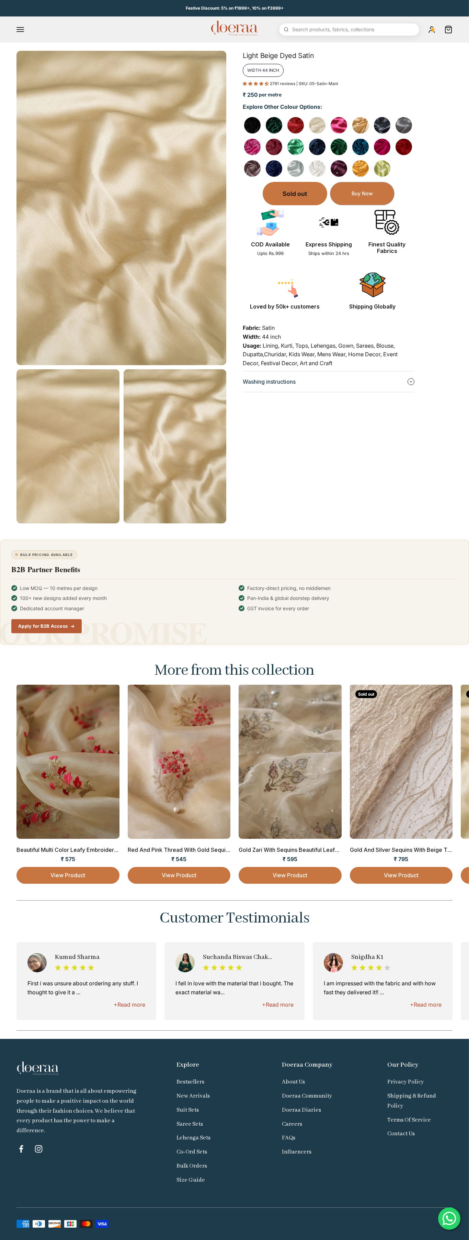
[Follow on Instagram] (38, 1149)
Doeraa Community (307, 1096)
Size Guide (190, 1180)
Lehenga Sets (193, 1138)
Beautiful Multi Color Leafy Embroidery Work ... (77, 849)
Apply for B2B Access (43, 626)
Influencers (296, 1152)
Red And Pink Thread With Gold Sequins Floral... (189, 849)
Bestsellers (190, 1082)
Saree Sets (189, 1124)
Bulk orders (191, 1166)
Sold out (295, 193)
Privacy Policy (405, 1082)
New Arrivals (193, 1096)
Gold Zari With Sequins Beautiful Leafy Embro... (300, 849)
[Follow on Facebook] (21, 1149)
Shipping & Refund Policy (411, 1101)
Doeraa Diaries (301, 1110)
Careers (292, 1124)
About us (293, 1082)
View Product (67, 875)
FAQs (288, 1138)
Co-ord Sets (191, 1152)
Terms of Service (409, 1120)
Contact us (401, 1133)
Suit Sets (187, 1110)
